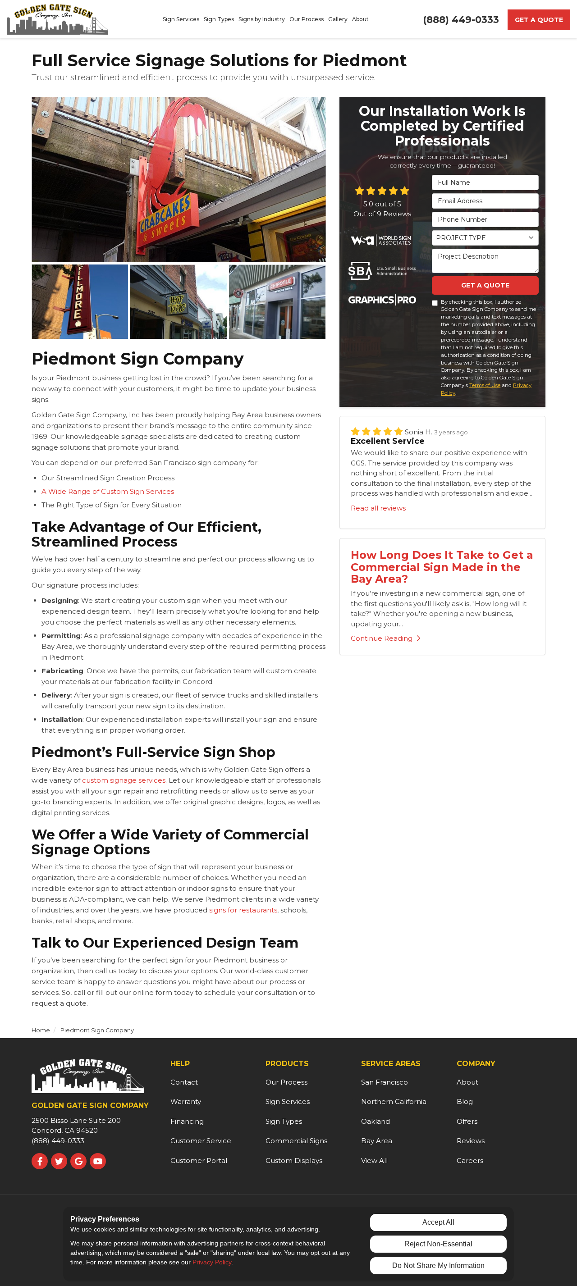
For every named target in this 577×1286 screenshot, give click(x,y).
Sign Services (288, 1101)
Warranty (185, 1101)
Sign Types (284, 1121)
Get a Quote (539, 20)
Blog (465, 1101)
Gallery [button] (338, 19)
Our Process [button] (306, 19)
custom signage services (123, 780)
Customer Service (200, 1140)
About (467, 1082)
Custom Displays (294, 1160)
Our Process (286, 1082)
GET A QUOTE (485, 285)
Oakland (375, 1121)
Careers (470, 1160)
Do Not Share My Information (438, 1265)
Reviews (471, 1140)
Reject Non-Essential (438, 1244)
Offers (467, 1121)
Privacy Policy (211, 1262)
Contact (184, 1082)
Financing (187, 1121)
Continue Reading (381, 638)
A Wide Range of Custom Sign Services (107, 491)
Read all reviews (378, 508)
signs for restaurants (242, 910)
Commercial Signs (296, 1140)
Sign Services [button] (181, 19)
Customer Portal (198, 1160)
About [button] (360, 19)
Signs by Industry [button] (261, 19)
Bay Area (376, 1140)
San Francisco (384, 1082)
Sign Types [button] (219, 19)
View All (374, 1160)
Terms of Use (484, 385)
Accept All (438, 1222)
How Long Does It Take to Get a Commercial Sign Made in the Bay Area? (442, 566)
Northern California (393, 1101)
